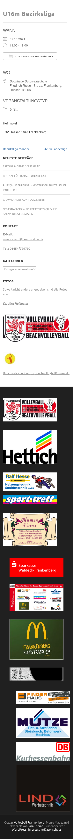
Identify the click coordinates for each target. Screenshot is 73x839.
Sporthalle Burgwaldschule (28, 81)
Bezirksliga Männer (16, 149)
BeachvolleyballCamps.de (51, 373)
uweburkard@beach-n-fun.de (23, 239)
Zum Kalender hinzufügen (32, 56)
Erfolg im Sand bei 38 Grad (21, 166)
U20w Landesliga (55, 149)
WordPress (19, 829)
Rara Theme (35, 826)
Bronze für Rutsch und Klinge (25, 175)
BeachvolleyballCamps (18, 373)
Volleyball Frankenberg (29, 822)
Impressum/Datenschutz (44, 829)
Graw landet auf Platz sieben (24, 199)
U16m (14, 109)
